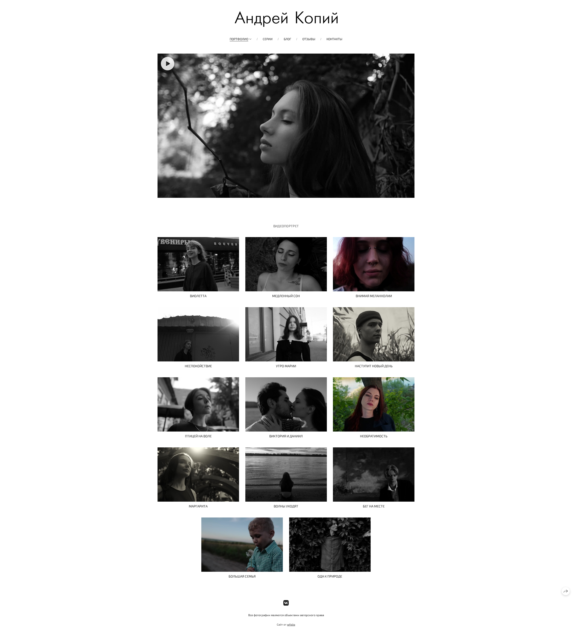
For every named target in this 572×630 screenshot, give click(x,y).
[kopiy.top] (286, 19)
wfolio (291, 624)
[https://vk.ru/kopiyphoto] (286, 603)
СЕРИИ (268, 39)
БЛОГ (287, 39)
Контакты (334, 39)
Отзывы (308, 39)
